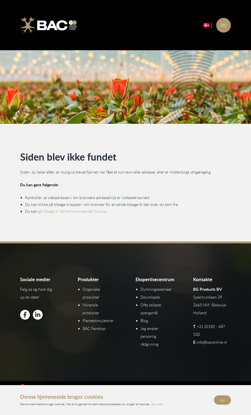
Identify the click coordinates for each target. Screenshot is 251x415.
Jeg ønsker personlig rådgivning (149, 336)
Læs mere (157, 404)
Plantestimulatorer (98, 320)
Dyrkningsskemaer (156, 289)
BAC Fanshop (94, 328)
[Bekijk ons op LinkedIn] (38, 315)
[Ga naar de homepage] (48, 25)
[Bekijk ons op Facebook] (25, 315)
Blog (144, 320)
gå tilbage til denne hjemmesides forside (72, 211)
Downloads (150, 297)
